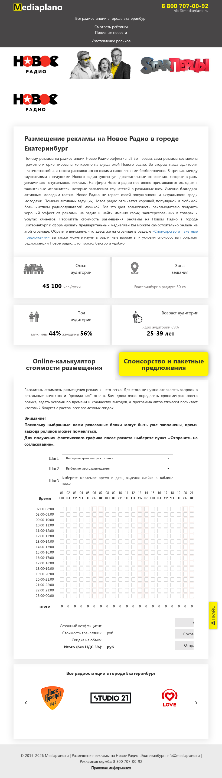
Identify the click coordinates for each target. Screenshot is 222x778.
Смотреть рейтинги (111, 27)
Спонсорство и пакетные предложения (164, 364)
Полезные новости (111, 33)
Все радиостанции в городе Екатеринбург (111, 19)
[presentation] (25, 701)
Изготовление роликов (111, 41)
